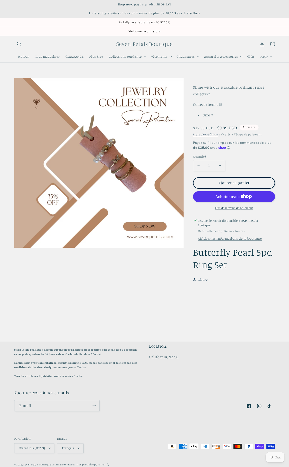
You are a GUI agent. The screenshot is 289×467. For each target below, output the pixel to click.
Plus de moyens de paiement (234, 207)
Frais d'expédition (205, 134)
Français (68, 448)
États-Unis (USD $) (32, 448)
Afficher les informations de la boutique (230, 238)
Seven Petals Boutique (37, 464)
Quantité (199, 156)
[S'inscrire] (94, 405)
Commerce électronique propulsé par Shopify (80, 464)
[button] (19, 44)
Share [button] (202, 279)
